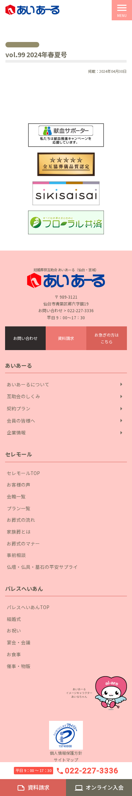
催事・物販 (18, 666)
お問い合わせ (25, 338)
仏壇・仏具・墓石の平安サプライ (42, 566)
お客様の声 (18, 484)
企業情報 (66, 433)
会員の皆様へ (66, 420)
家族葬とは (18, 531)
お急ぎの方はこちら (106, 338)
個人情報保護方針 (66, 753)
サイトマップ (66, 759)
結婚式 (14, 619)
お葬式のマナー (23, 543)
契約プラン (66, 409)
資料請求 (66, 338)
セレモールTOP (23, 473)
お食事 (14, 654)
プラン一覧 (18, 508)
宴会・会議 (18, 642)
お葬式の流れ (21, 519)
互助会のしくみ (66, 396)
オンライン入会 (99, 787)
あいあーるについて (66, 384)
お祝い (14, 630)
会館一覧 (16, 496)
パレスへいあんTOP (28, 607)
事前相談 (16, 555)
